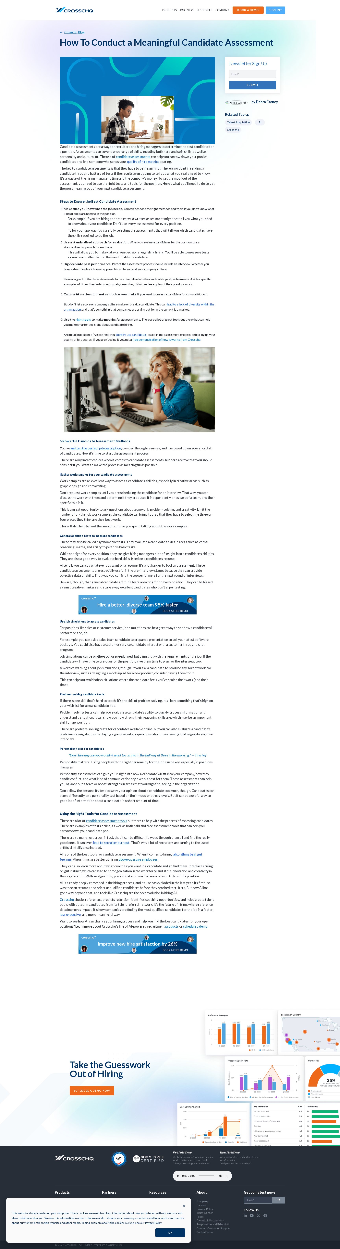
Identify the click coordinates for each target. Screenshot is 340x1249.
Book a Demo (205, 1232)
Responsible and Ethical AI (213, 1224)
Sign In (274, 10)
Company (222, 10)
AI (260, 122)
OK (170, 1232)
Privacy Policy (205, 1209)
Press (200, 1216)
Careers (201, 1205)
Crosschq (233, 129)
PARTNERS (187, 10)
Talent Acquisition (238, 122)
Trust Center (205, 1212)
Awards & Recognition (210, 1220)
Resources (204, 10)
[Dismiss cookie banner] (184, 1205)
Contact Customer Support (213, 1228)
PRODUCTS (169, 10)
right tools (83, 319)
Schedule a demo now (92, 1090)
